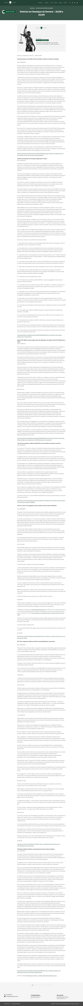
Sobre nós (40, 2)
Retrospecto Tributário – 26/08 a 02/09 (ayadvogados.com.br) (41, 975)
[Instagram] (75, 3)
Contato (65, 2)
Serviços (46, 2)
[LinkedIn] (72, 3)
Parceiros (60, 2)
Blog (52, 2)
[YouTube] (77, 3)
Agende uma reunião (10, 11)
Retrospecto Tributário (48, 8)
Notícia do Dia (39, 8)
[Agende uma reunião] (4, 12)
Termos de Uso (7, 1003)
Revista (55, 2)
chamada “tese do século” (38, 609)
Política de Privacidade (15, 1003)
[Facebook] (70, 3)
